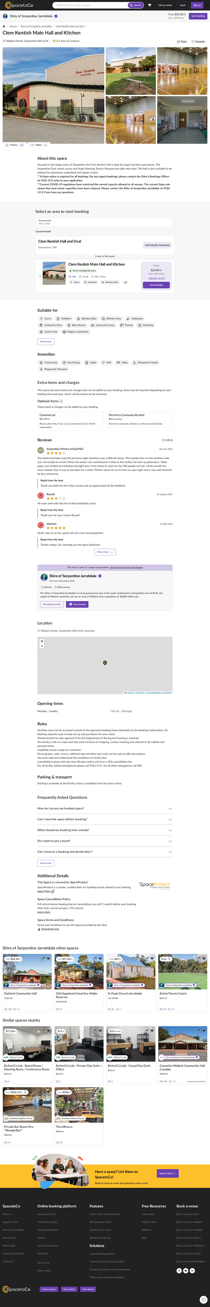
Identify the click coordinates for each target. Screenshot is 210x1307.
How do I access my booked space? (60, 808)
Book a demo (44, 1271)
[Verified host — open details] (56, 16)
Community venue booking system (107, 1262)
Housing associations (48, 1230)
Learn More (44, 891)
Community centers (47, 1222)
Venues (41, 1238)
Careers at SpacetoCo (13, 1254)
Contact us (8, 1261)
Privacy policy (9, 1238)
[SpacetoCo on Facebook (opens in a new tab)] (179, 1270)
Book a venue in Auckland (190, 1230)
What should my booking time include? (63, 830)
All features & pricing (100, 1238)
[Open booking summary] (150, 5)
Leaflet (129, 692)
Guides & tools (149, 1222)
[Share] (43, 958)
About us (7, 1214)
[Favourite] (48, 958)
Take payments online (100, 1222)
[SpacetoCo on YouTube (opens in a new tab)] (185, 1270)
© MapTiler (139, 692)
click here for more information (126, 567)
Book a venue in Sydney (189, 1238)
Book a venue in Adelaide (189, 1222)
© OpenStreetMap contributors (158, 692)
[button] (53, 95)
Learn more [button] (43, 912)
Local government (46, 1214)
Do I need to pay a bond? (53, 841)
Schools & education (47, 1246)
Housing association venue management (110, 1269)
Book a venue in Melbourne (190, 1246)
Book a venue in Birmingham (191, 1261)
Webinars (146, 1230)
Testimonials (9, 1246)
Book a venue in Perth (188, 1214)
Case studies (148, 1214)
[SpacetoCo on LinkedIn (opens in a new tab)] (192, 1270)
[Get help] (204, 1300)
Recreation (42, 1254)
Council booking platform (102, 1254)
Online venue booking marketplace (107, 1277)
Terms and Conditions (14, 1230)
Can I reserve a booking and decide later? (64, 851)
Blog (144, 1238)
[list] (18, 1237)
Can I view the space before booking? (62, 819)
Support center (10, 1222)
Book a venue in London (189, 1254)
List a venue (43, 1263)
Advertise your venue (100, 1230)
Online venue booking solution (105, 1214)
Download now (50, 929)
